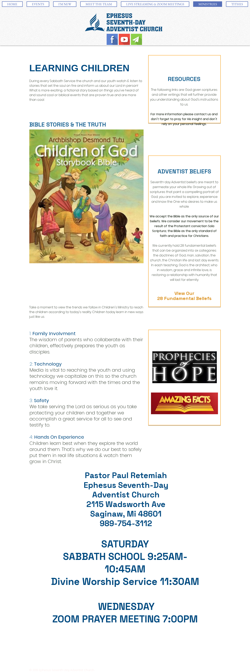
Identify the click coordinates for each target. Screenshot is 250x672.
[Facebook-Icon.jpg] (112, 39)
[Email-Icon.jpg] (136, 39)
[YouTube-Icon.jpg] (124, 39)
